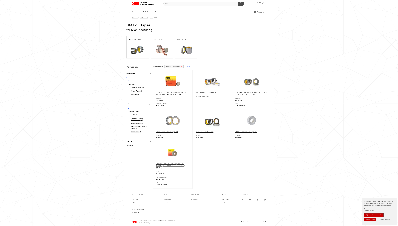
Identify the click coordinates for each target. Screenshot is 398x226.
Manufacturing (173, 66)
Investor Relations (137, 206)
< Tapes (128, 81)
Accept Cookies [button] (370, 219)
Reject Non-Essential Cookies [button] (374, 215)
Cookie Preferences (169, 220)
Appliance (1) (135, 115)
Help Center (225, 199)
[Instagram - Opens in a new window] (264, 199)
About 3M (135, 199)
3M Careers (135, 203)
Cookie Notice (369, 210)
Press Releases (168, 203)
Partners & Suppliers (138, 209)
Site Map (224, 203)
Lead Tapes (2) (135, 94)
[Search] (241, 4)
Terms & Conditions (157, 220)
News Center (167, 199)
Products (135, 12)
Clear (188, 66)
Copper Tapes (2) (136, 91)
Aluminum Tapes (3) (137, 87)
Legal (140, 220)
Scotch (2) (129, 145)
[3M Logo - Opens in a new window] (143, 4)
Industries (147, 12)
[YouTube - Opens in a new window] (249, 199)
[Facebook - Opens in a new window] (257, 199)
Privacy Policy (147, 220)
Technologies (136, 212)
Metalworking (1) (136, 132)
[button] (384, 219)
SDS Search (194, 199)
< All (127, 77)
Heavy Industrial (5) (137, 123)
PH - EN (259, 2)
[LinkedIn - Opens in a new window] (242, 199)
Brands (157, 12)
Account (260, 12)
